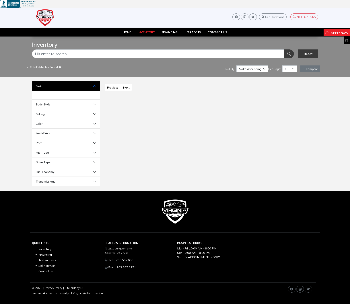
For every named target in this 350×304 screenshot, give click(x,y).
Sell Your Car (46, 265)
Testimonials (47, 260)
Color (39, 123)
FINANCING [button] (170, 32)
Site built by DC (74, 288)
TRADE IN (194, 32)
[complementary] (339, 293)
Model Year (43, 133)
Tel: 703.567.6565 (121, 260)
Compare (311, 69)
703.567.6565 (306, 17)
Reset (308, 54)
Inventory (44, 249)
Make (39, 86)
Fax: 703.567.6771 (122, 267)
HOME (127, 32)
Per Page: (274, 69)
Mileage (41, 114)
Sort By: (230, 69)
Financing (45, 254)
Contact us (217, 32)
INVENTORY (146, 32)
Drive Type (43, 162)
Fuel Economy (45, 172)
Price (39, 143)
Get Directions (274, 17)
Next (126, 87)
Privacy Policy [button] (53, 288)
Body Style (43, 104)
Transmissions (45, 181)
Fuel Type (42, 152)
